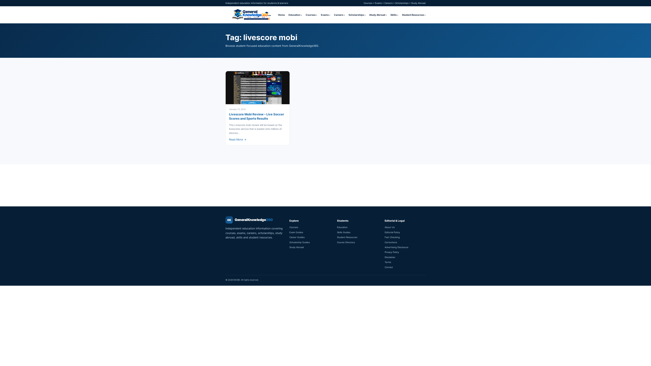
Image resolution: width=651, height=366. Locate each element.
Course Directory (346, 242)
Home (281, 14)
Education (294, 14)
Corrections (391, 242)
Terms (388, 262)
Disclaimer (390, 257)
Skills (393, 14)
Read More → (237, 139)
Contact (389, 267)
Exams (325, 14)
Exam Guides (296, 232)
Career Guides (297, 237)
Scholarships (356, 14)
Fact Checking (392, 237)
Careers (338, 14)
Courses (311, 14)
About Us (390, 227)
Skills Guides (343, 232)
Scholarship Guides (299, 242)
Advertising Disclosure (396, 247)
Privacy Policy (392, 252)
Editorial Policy (392, 232)
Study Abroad (377, 14)
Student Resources (413, 14)
